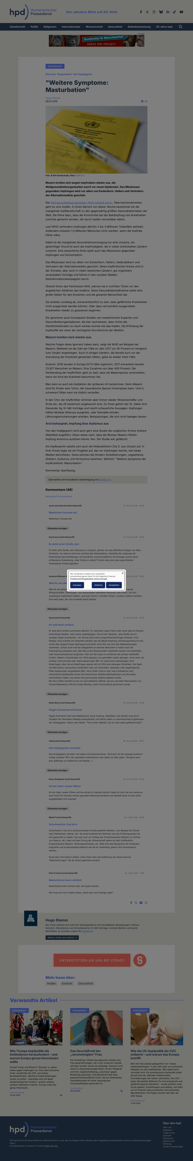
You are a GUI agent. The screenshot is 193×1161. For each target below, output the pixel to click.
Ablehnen (98, 585)
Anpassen (77, 585)
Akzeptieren (114, 585)
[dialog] (96, 580)
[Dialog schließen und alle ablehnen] (123, 572)
